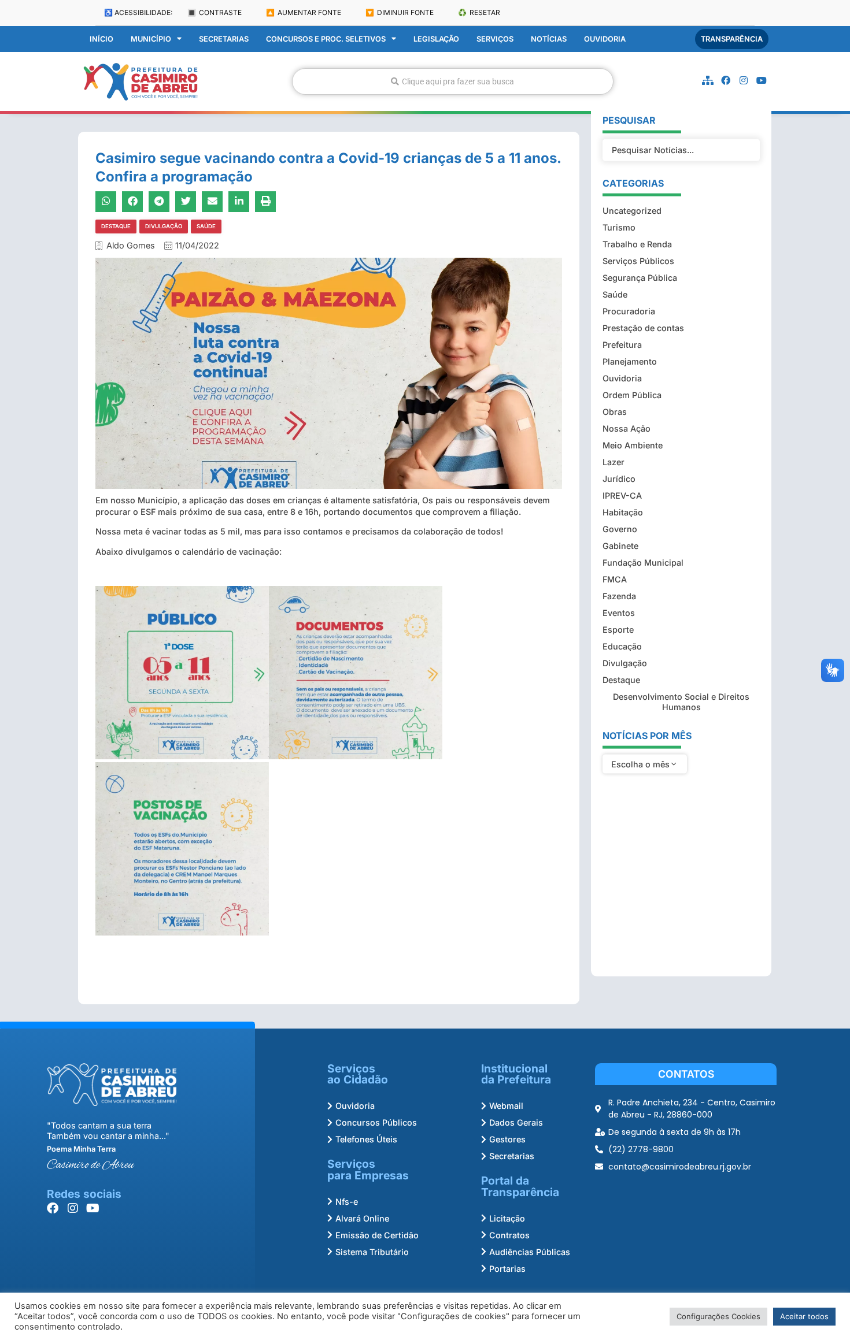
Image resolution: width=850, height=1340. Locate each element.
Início (101, 39)
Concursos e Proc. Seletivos (326, 39)
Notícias (549, 39)
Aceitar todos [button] (804, 1316)
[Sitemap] (707, 80)
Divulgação (163, 226)
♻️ (479, 12)
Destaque (116, 226)
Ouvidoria (605, 39)
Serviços (494, 39)
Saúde (206, 226)
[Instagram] (743, 80)
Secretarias (224, 39)
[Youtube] (761, 80)
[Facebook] (725, 80)
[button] (105, 201)
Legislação (436, 39)
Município (151, 39)
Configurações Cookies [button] (718, 1316)
